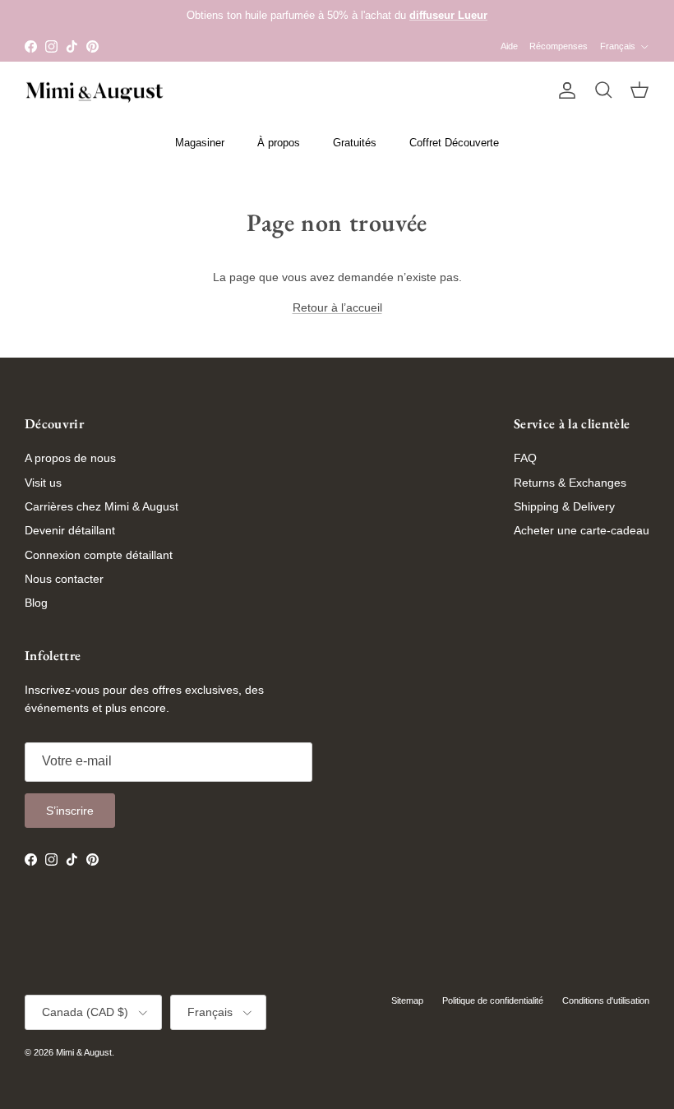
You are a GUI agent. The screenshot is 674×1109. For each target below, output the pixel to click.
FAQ (525, 457)
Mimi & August (84, 1052)
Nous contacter (64, 578)
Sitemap (407, 1000)
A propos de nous (70, 457)
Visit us (43, 482)
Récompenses (558, 46)
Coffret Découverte (454, 142)
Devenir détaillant (70, 530)
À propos (278, 142)
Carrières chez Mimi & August (101, 506)
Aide (509, 46)
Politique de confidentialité (492, 1000)
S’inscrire (70, 810)
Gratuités (354, 142)
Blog (36, 602)
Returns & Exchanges (570, 482)
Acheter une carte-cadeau (581, 530)
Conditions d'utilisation (605, 1000)
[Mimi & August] (94, 91)
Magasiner (199, 142)
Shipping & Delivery (564, 506)
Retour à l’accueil (337, 307)
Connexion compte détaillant (99, 554)
